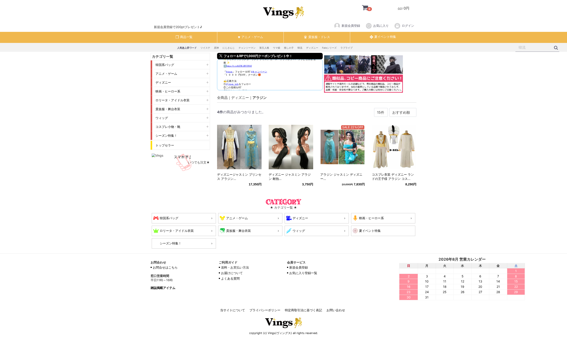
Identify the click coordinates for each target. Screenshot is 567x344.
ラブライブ (346, 47)
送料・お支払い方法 (235, 267)
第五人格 (264, 47)
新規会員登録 (351, 25)
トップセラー (164, 145)
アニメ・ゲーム (166, 73)
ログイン (408, 25)
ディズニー (312, 47)
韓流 (299, 47)
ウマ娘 (276, 47)
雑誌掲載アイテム (163, 288)
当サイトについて (232, 310)
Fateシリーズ (329, 47)
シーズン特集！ (166, 135)
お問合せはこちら (165, 267)
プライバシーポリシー (264, 310)
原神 (216, 47)
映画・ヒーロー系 (167, 91)
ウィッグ (161, 118)
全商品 (222, 97)
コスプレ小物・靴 (167, 127)
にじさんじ (229, 47)
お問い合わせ (335, 310)
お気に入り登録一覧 (303, 273)
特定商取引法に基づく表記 (303, 310)
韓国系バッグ (164, 65)
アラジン (259, 97)
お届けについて (232, 273)
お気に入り (381, 25)
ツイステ (205, 47)
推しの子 (289, 47)
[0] (361, 8)
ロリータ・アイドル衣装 (172, 100)
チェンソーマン (247, 47)
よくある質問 (230, 278)
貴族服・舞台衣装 (167, 109)
